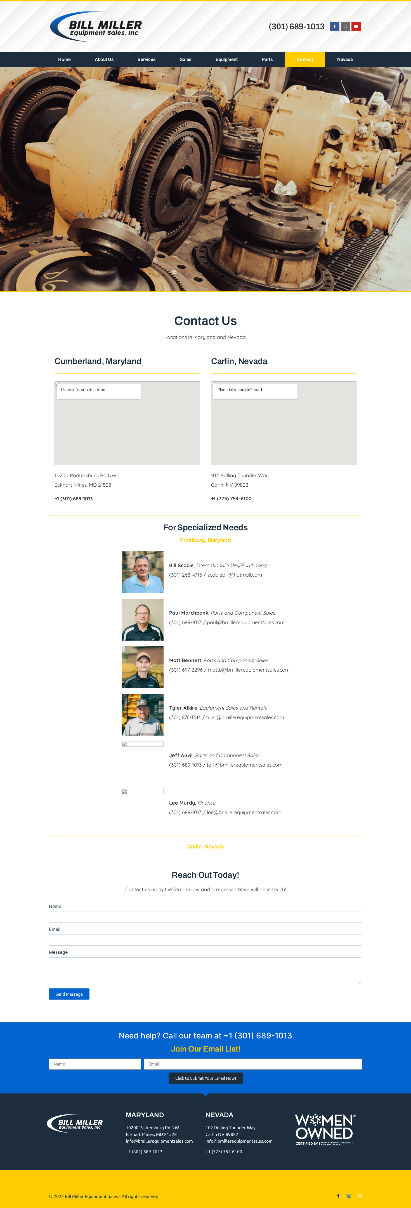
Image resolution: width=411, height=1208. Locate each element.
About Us (104, 59)
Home (64, 59)
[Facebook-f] (334, 26)
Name (55, 906)
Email (54, 929)
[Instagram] (345, 26)
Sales (186, 59)
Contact (305, 59)
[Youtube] (356, 26)
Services (147, 59)
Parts (267, 59)
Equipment (227, 59)
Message (58, 952)
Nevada (345, 59)
